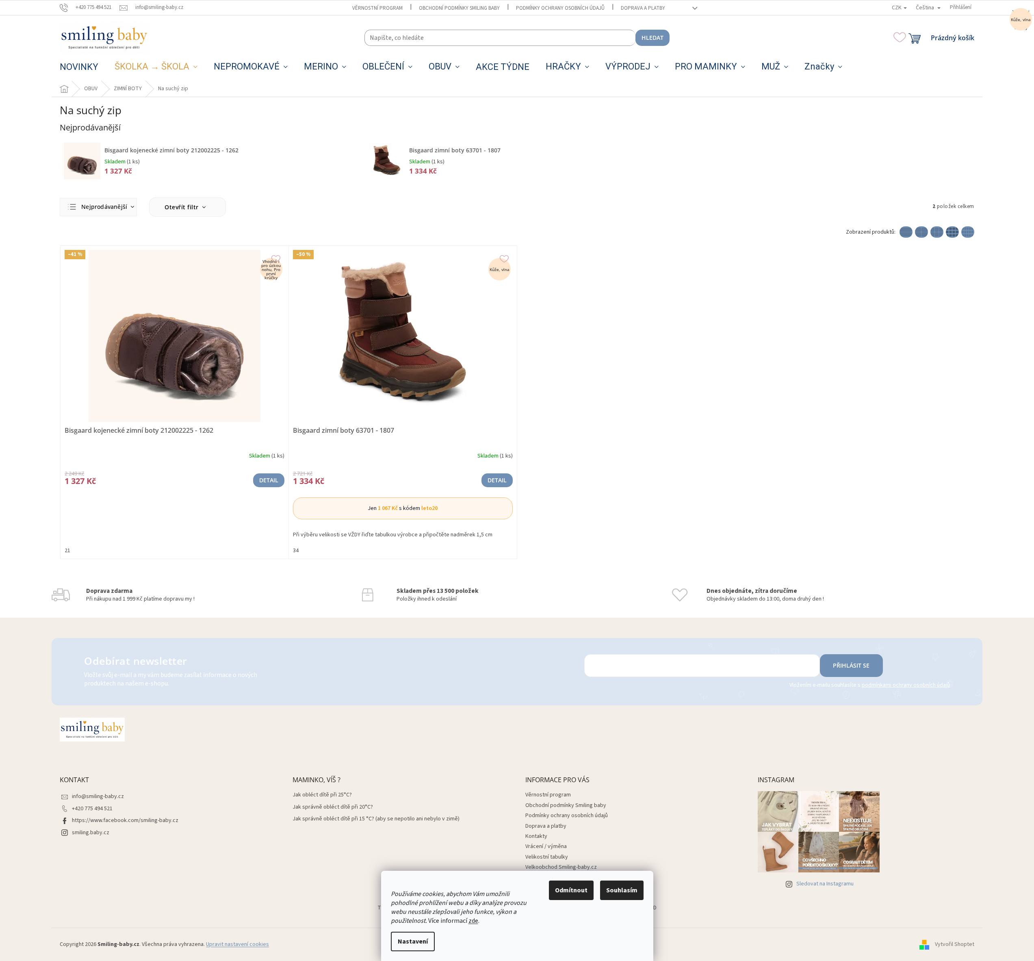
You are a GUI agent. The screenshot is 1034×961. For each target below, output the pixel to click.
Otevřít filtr (182, 207)
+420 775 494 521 (92, 809)
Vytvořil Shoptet (954, 944)
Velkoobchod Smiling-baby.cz (561, 867)
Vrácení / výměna (546, 846)
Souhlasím (621, 890)
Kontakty (536, 836)
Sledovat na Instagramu (825, 884)
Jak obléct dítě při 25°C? (322, 795)
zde (473, 920)
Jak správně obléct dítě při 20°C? (333, 807)
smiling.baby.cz (90, 833)
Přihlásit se (851, 665)
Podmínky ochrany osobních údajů (560, 8)
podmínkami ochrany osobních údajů (906, 685)
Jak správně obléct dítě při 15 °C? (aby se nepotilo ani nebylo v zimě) (376, 819)
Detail (268, 480)
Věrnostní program (377, 8)
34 (296, 551)
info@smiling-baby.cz (98, 796)
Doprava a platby (643, 8)
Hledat (652, 37)
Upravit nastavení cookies (237, 944)
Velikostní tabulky (546, 857)
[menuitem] (79, 67)
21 (67, 551)
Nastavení (413, 941)
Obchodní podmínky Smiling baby (459, 8)
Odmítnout (571, 890)
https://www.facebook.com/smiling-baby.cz (125, 820)
